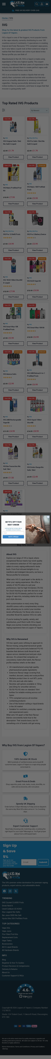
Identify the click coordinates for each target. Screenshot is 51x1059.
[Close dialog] (48, 517)
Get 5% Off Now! (13, 537)
